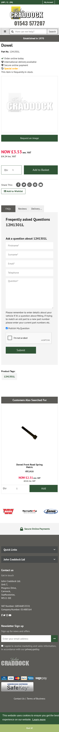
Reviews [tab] (22, 208)
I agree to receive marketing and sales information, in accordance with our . (28, 647)
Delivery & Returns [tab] (37, 208)
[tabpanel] (29, 288)
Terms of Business (36, 698)
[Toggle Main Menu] (4, 31)
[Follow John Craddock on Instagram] (7, 615)
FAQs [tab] (8, 208)
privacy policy (32, 649)
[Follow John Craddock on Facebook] (2, 615)
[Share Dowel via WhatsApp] (29, 184)
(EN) (11, 2)
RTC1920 (29, 468)
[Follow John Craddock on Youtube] (10, 615)
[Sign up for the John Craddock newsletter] (54, 638)
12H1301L (9, 376)
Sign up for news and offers (15, 631)
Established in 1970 (30, 38)
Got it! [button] (29, 728)
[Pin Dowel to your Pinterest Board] (35, 184)
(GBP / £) (4, 2)
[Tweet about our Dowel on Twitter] (24, 184)
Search (52, 31)
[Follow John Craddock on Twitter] (4, 615)
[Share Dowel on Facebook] (18, 184)
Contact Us (19, 698)
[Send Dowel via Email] (40, 184)
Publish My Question (18, 328)
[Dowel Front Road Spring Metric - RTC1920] (29, 433)
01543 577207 (29, 23)
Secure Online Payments (33, 528)
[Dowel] (29, 104)
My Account (48, 2)
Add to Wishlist (14, 191)
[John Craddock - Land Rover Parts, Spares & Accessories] (29, 13)
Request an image (29, 138)
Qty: (6, 170)
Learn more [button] (39, 719)
